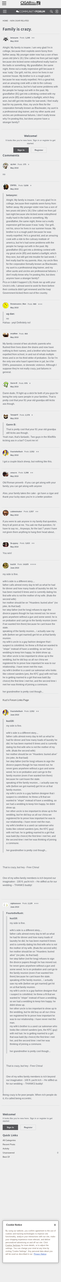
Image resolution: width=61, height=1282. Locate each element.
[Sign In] (56, 11)
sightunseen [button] (15, 903)
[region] (31, 1241)
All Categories (9, 1140)
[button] (6, 39)
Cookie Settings (13, 1245)
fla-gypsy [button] (14, 543)
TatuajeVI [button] (14, 415)
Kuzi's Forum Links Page (16, 700)
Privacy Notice (40, 1254)
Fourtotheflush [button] (16, 452)
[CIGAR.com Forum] (30, 11)
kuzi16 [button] (13, 564)
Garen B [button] (13, 383)
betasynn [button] (14, 38)
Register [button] (39, 150)
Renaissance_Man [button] (18, 304)
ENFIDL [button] (13, 185)
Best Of (6, 1157)
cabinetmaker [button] (16, 512)
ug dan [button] (13, 164)
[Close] (55, 1225)
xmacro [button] (13, 473)
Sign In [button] (21, 150)
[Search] (51, 11)
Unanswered (30, 1153)
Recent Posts (9, 1144)
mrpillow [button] (13, 334)
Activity (6, 1148)
